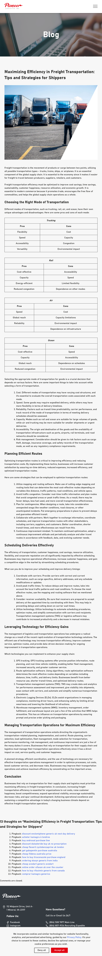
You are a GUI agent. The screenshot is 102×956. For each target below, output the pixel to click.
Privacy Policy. (74, 937)
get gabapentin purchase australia (39, 850)
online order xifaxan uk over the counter (42, 867)
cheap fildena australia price (36, 854)
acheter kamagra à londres (36, 837)
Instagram (15, 926)
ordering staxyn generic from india (40, 861)
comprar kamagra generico (36, 874)
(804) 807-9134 (67, 926)
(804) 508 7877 (62, 922)
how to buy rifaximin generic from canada (43, 871)
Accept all (59, 950)
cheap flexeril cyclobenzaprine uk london (43, 847)
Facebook (15, 922)
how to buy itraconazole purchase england (43, 857)
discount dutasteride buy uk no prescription (44, 844)
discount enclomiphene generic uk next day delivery (48, 834)
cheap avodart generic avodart (37, 864)
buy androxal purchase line (36, 840)
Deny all (42, 950)
